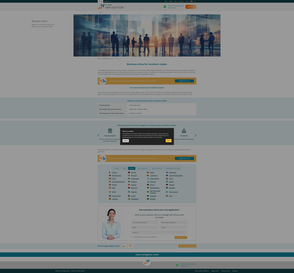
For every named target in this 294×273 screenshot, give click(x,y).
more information (157, 137)
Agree (168, 140)
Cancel (126, 140)
